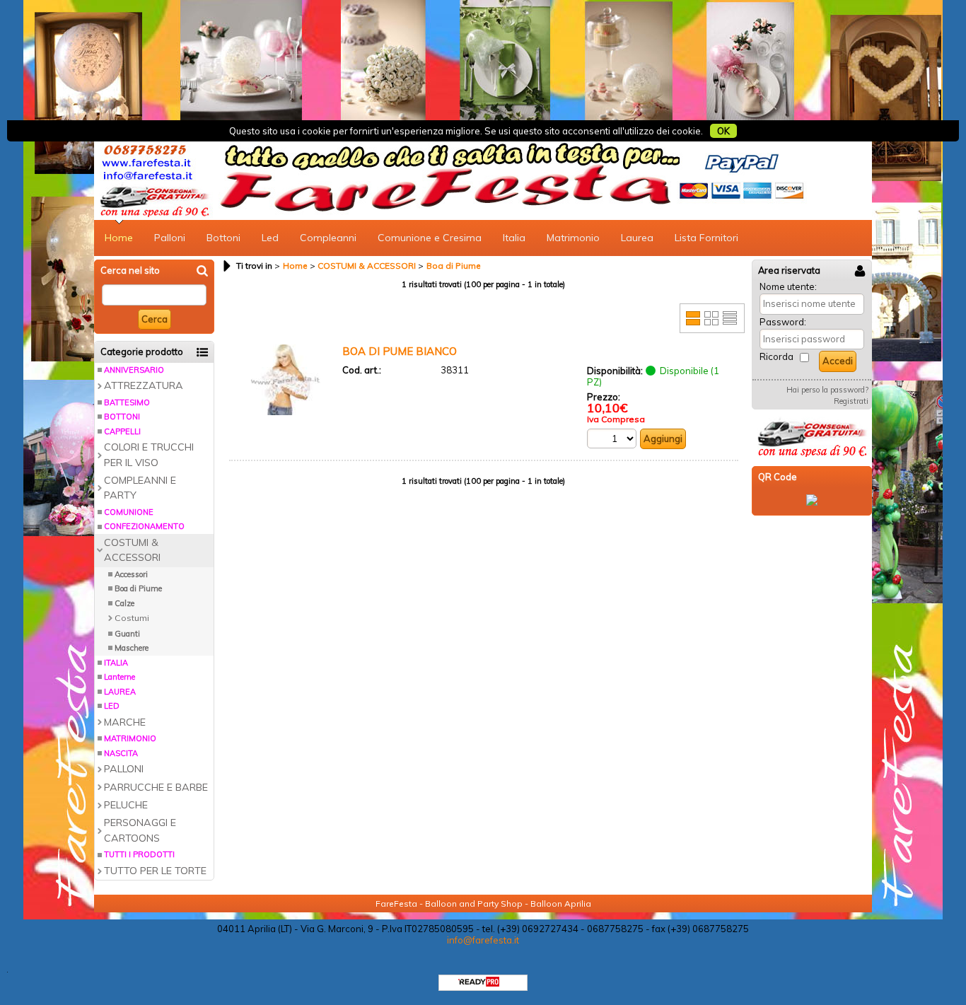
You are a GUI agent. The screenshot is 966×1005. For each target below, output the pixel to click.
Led (270, 237)
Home (119, 237)
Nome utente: (788, 286)
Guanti (127, 634)
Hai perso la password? (827, 390)
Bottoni (223, 237)
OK (723, 130)
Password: (783, 321)
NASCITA (121, 753)
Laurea (637, 237)
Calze (124, 603)
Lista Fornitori (706, 237)
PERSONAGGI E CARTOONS (140, 830)
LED (112, 706)
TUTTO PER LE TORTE (155, 870)
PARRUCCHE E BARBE (156, 787)
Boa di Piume (138, 588)
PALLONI (124, 768)
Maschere (132, 648)
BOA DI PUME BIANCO (399, 351)
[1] (611, 438)
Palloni (169, 237)
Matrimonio (573, 237)
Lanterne (119, 677)
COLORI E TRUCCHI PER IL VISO (149, 454)
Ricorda (776, 356)
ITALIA (116, 663)
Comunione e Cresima (430, 237)
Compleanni (328, 237)
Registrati (851, 401)
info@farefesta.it (483, 940)
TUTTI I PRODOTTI (139, 854)
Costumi (132, 617)
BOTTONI (122, 417)
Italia (514, 237)
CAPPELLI (122, 431)
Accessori (131, 574)
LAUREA (120, 692)
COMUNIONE (128, 512)
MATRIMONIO (130, 738)
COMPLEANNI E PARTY (140, 487)
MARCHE (125, 722)
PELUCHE (126, 804)
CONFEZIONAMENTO (144, 526)
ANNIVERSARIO (134, 370)
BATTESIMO (127, 402)
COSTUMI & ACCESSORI (132, 550)
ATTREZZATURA (143, 385)
